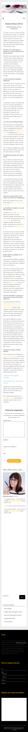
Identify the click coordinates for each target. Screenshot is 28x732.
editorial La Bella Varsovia (10, 356)
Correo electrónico (10, 446)
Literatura (4, 677)
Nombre (6, 440)
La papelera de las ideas (9, 618)
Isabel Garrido (14, 28)
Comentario (7, 420)
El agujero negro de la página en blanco (13, 612)
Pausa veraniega (7, 608)
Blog (2, 672)
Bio (2, 669)
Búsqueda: (5, 596)
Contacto (3, 683)
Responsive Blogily (18, 728)
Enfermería (4, 673)
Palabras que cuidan (21, 642)
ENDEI (12, 212)
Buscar (22, 597)
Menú (24, 18)
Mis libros (3, 680)
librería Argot (6, 220)
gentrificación (13, 282)
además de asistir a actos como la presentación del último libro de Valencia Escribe (12, 305)
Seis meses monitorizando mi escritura (13, 615)
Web (4, 453)
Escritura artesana (8, 621)
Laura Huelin (19, 212)
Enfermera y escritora (8, 496)
